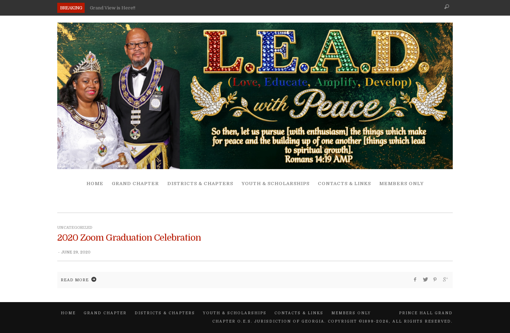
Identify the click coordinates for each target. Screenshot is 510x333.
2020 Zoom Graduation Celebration (129, 238)
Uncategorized (74, 227)
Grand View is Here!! (112, 7)
